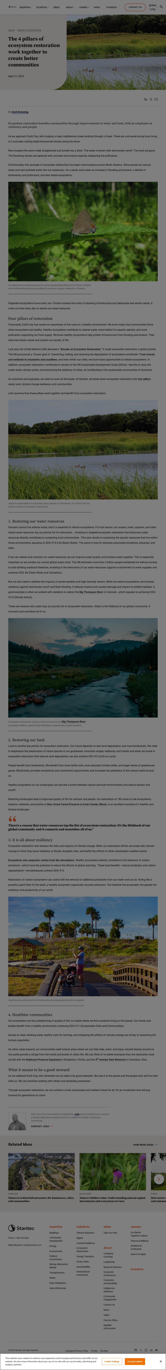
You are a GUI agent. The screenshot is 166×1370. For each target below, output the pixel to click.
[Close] (160, 1361)
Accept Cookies (134, 1361)
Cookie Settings (112, 1361)
